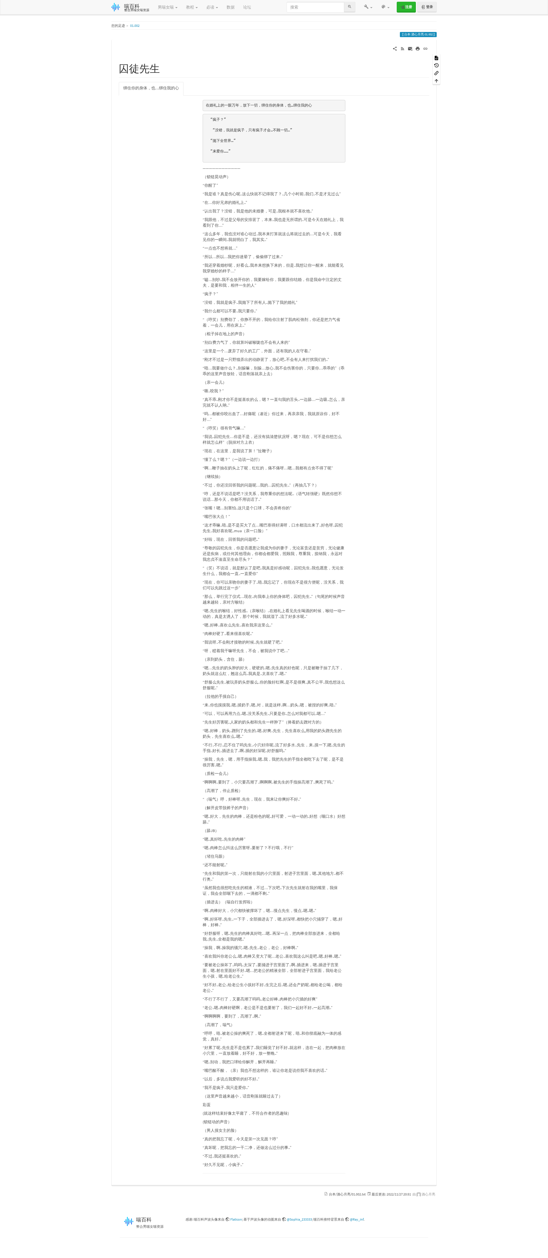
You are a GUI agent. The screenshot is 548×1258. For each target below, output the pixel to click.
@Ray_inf (357, 1219)
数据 (231, 7)
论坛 (247, 7)
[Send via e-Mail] (410, 48)
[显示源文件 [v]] (436, 57)
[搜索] (349, 7)
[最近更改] (402, 48)
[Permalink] (425, 48)
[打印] (417, 48)
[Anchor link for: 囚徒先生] (165, 68)
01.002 (135, 25)
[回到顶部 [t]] (436, 80)
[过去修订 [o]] (436, 65)
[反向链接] (436, 72)
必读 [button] (210, 7)
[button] (368, 7)
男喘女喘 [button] (166, 7)
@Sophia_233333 (299, 1219)
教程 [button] (190, 7)
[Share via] (394, 48)
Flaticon (236, 1219)
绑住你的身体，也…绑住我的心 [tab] (151, 88)
